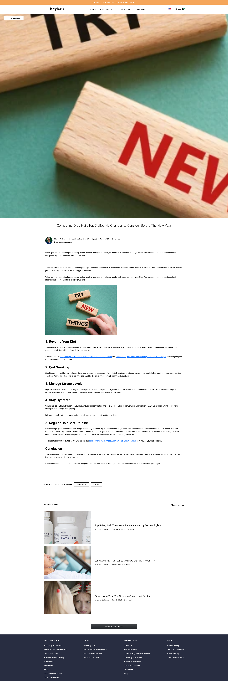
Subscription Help (51, 677)
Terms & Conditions (175, 649)
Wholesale (128, 669)
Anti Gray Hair (89, 645)
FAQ (46, 669)
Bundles (93, 9)
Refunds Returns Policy (54, 658)
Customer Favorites (132, 661)
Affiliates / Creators (132, 665)
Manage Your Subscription (55, 649)
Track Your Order (51, 653)
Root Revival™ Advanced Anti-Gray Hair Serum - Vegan (112, 441)
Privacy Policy (173, 653)
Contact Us (49, 661)
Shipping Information (53, 673)
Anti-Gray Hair (81, 484)
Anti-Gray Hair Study (133, 658)
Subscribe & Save (91, 658)
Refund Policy (173, 645)
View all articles (177, 505)
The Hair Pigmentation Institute (137, 653)
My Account (49, 665)
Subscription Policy (175, 658)
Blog (126, 673)
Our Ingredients (130, 649)
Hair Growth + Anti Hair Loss (95, 649)
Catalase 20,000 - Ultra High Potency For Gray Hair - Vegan (141, 357)
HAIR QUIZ (141, 9)
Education (96, 484)
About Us (128, 645)
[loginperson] (179, 9)
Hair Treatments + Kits (92, 653)
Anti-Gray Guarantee (53, 645)
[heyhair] (57, 9)
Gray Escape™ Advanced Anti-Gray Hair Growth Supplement (86, 357)
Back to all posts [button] (114, 626)
